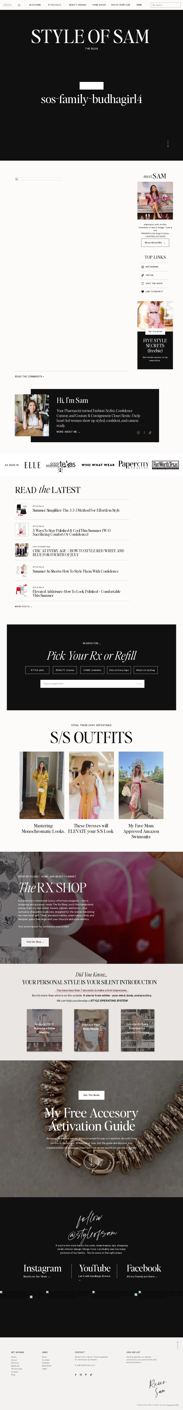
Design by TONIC (173, 1405)
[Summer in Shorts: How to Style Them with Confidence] (21, 570)
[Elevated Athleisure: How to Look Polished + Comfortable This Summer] (21, 590)
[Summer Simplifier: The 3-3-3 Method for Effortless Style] (21, 509)
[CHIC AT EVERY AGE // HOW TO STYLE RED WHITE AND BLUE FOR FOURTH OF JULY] (21, 550)
